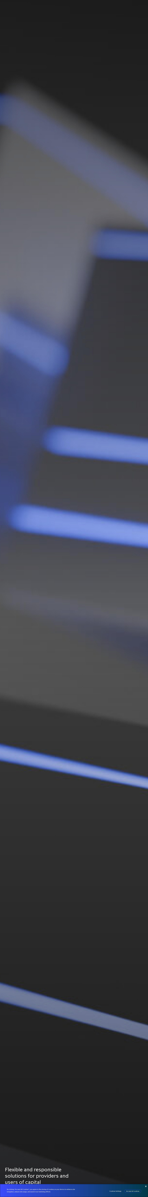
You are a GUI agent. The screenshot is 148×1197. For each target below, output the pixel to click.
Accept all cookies (132, 1191)
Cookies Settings (115, 1191)
